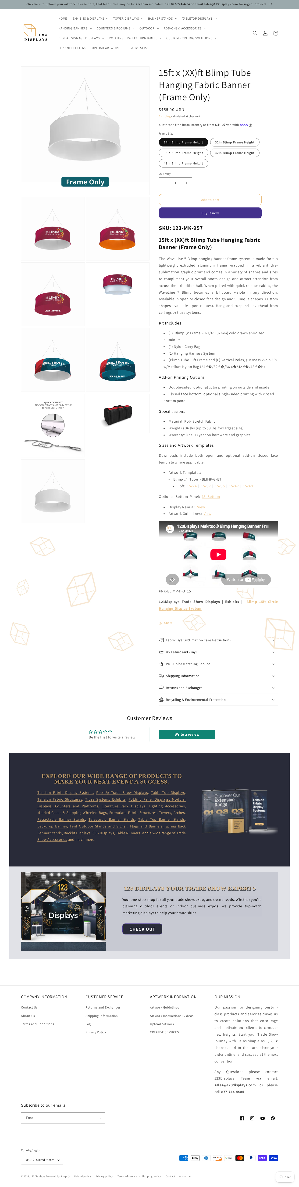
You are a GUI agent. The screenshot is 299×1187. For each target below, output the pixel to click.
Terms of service (127, 1176)
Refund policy (82, 1176)
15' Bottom (211, 496)
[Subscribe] (100, 1117)
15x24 (192, 486)
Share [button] (168, 623)
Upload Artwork (162, 1024)
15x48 (248, 486)
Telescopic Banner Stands (112, 819)
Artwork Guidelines (164, 1007)
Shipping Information (101, 1016)
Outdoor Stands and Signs (102, 826)
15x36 (220, 486)
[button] (90, 18)
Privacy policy (104, 1176)
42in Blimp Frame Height (235, 153)
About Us (28, 1016)
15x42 (234, 486)
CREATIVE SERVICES (164, 1032)
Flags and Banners (146, 826)
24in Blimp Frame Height (183, 142)
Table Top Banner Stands (161, 819)
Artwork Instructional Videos (172, 1016)
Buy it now (210, 213)
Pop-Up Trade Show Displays (122, 792)
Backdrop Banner (52, 826)
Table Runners (128, 833)
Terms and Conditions (37, 1024)
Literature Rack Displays (123, 806)
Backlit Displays (77, 833)
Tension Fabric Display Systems (65, 792)
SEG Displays (103, 833)
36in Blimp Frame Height (183, 153)
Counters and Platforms (75, 806)
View (201, 507)
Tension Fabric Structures (59, 799)
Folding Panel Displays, (150, 799)
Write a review (187, 734)
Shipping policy (151, 1176)
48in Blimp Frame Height (183, 163)
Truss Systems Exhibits (105, 799)
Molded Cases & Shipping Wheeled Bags (72, 812)
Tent (73, 826)
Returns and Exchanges (103, 1007)
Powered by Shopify (58, 1176)
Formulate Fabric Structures (133, 812)
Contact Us (29, 1007)
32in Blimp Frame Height (235, 142)
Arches (179, 812)
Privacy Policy (95, 1032)
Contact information (178, 1176)
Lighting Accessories (167, 806)
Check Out (142, 929)
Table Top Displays (168, 792)
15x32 (206, 486)
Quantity (165, 174)
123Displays (38, 1176)
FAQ (88, 1024)
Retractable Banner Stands (61, 819)
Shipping (165, 116)
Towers (165, 812)
